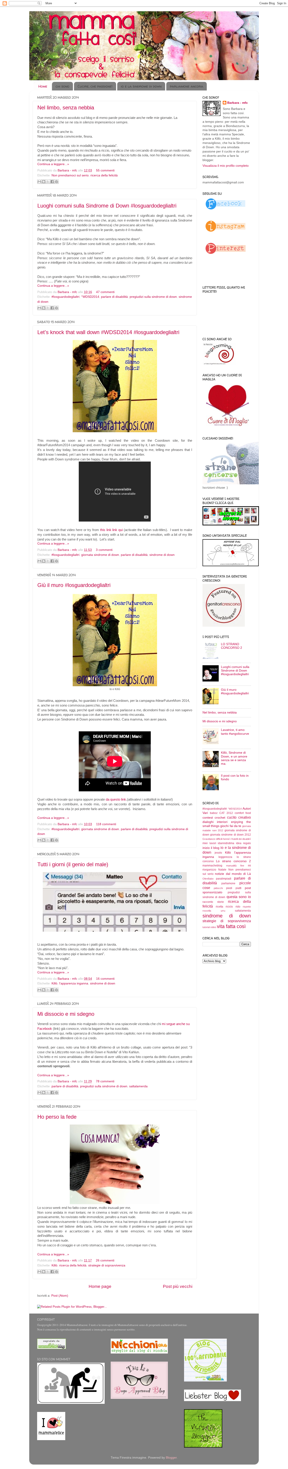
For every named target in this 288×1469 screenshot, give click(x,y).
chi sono (62, 86)
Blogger (171, 1457)
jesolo (218, 852)
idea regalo (243, 843)
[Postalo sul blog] (43, 181)
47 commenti (105, 292)
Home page (100, 1286)
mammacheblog (212, 865)
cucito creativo (239, 817)
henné (226, 839)
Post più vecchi (177, 1286)
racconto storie (213, 901)
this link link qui (112, 530)
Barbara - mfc (68, 170)
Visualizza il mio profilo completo (225, 165)
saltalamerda (138, 1086)
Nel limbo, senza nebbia (65, 107)
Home (42, 86)
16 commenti (105, 978)
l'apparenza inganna (73, 983)
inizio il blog (210, 848)
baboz (214, 813)
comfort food (243, 813)
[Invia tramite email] (39, 181)
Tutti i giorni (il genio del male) (72, 864)
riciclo (229, 906)
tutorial (206, 927)
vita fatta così (231, 926)
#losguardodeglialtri (65, 296)
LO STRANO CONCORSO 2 (231, 645)
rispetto (247, 906)
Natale (222, 869)
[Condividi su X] (48, 181)
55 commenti (105, 170)
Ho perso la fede (56, 1117)
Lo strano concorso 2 (233, 861)
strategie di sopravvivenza (106, 1265)
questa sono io (239, 897)
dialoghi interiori (214, 822)
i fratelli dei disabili (240, 839)
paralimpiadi (223, 878)
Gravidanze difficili (212, 839)
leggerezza (225, 857)
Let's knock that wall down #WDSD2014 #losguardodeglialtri (108, 332)
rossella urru (213, 910)
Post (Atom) (59, 1295)
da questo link (116, 799)
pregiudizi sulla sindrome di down (153, 296)
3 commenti (104, 550)
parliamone (228, 883)
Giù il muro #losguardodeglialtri (73, 585)
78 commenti (105, 1081)
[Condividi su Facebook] (52, 181)
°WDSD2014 (90, 296)
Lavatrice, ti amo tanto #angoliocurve (235, 731)
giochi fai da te (230, 826)
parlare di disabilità (114, 296)
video (213, 927)
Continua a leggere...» (53, 164)
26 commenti (105, 1260)
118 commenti (106, 824)
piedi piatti (233, 888)
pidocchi (218, 888)
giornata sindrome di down (100, 555)
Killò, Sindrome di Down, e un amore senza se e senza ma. (234, 758)
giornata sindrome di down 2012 (230, 834)
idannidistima (226, 843)
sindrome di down (162, 555)
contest (207, 817)
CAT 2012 (226, 813)
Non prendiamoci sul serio (70, 175)
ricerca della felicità (104, 175)
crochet (220, 817)
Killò (54, 983)
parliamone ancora (186, 86)
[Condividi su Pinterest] (56, 181)
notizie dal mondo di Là (233, 873)
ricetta (219, 906)
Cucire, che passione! (95, 86)
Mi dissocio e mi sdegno (65, 1014)
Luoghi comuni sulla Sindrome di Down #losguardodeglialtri (106, 206)
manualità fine (235, 865)
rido (238, 906)
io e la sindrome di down (141, 86)
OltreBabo (208, 878)
